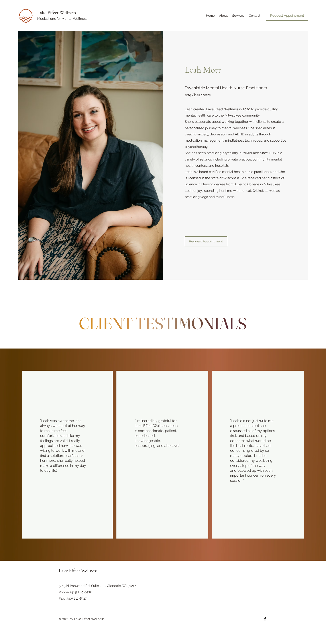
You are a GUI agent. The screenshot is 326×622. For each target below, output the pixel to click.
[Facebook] (265, 619)
